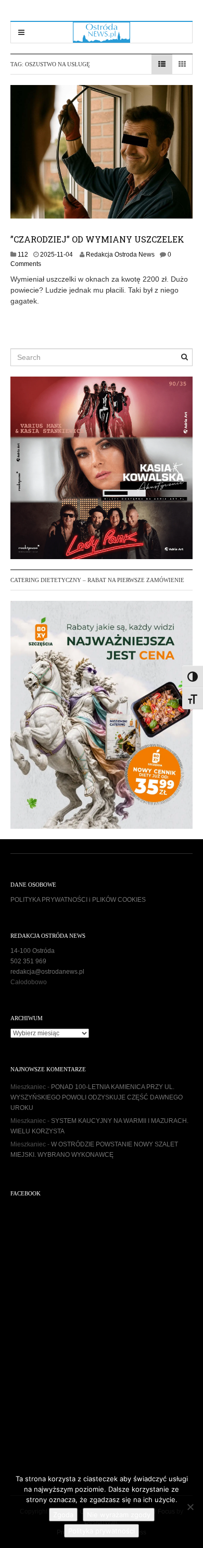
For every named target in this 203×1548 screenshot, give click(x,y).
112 (23, 254)
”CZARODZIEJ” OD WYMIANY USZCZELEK (97, 239)
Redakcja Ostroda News (120, 254)
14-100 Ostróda (32, 950)
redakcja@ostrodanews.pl (47, 971)
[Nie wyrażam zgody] (190, 1507)
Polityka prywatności (101, 1531)
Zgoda (63, 1514)
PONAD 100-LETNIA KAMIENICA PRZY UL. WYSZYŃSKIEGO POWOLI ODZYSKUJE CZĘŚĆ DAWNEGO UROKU (96, 1097)
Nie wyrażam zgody (118, 1514)
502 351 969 (28, 961)
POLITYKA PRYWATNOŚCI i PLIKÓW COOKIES (78, 899)
